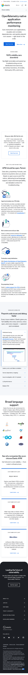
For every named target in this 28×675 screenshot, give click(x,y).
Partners (6, 606)
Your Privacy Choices (17, 669)
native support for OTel (13, 287)
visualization (20, 213)
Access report (23, 1)
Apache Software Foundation (17, 664)
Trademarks (5, 644)
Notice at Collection (7, 669)
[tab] (14, 348)
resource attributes (16, 235)
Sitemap (5, 646)
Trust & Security (8, 611)
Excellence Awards (8, 619)
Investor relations (9, 615)
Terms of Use (12, 644)
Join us (5, 602)
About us (6, 598)
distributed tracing (8, 339)
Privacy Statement (20, 644)
